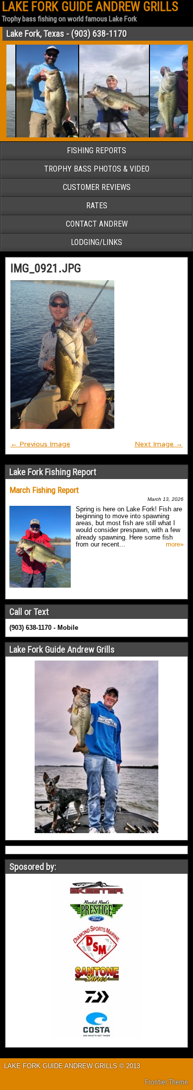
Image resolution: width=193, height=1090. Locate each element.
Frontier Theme (166, 1082)
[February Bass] (40, 135)
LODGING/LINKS (96, 242)
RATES (96, 205)
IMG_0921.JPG (45, 268)
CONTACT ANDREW (97, 224)
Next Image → (159, 443)
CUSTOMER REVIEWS (97, 187)
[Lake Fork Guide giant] (107, 135)
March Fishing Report (44, 490)
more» (175, 544)
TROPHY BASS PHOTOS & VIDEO (96, 169)
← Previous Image (40, 443)
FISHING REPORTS (96, 150)
